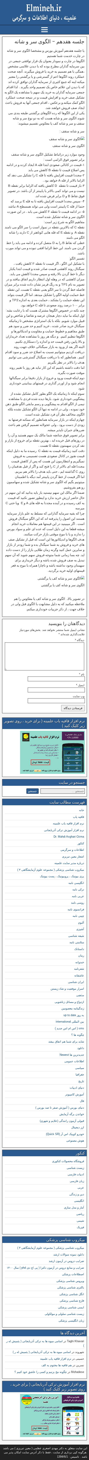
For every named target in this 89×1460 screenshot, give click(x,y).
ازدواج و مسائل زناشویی (69, 1002)
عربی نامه (78, 896)
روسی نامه (77, 902)
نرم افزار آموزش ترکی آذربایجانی (64, 830)
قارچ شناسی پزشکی (72, 1300)
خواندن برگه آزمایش (71, 1114)
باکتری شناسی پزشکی (70, 1287)
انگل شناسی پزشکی (71, 1294)
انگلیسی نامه (76, 883)
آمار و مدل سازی (74, 1207)
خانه (81, 810)
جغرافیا (80, 1074)
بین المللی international (70, 1021)
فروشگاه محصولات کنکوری (68, 1161)
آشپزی (80, 929)
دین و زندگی (76, 1194)
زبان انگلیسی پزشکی (71, 1320)
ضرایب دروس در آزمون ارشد (66, 1261)
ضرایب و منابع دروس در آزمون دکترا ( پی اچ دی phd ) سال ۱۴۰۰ (45, 1267)
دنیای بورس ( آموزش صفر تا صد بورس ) (59, 1107)
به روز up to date (74, 1015)
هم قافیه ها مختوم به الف (56, 1365)
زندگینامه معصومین (72, 1008)
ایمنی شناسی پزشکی (71, 1307)
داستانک (79, 949)
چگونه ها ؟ (77, 1034)
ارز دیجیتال (77, 1127)
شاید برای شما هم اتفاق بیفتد (66, 1041)
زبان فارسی (77, 1181)
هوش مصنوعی (75, 1140)
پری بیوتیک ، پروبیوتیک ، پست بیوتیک (62, 876)
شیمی (80, 1220)
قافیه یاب (78, 817)
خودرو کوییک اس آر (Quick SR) (65, 1134)
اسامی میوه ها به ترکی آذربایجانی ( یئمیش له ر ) (42, 1352)
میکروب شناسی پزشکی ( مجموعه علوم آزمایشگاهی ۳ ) (50, 869)
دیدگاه (79, 640)
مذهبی (80, 995)
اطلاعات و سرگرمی (72, 849)
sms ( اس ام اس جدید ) (69, 1028)
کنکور (81, 843)
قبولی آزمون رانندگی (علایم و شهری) (62, 1120)
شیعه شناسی (76, 935)
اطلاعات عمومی (74, 1061)
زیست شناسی (75, 1167)
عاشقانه (79, 975)
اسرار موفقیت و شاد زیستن (67, 988)
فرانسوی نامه (76, 909)
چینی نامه (78, 916)
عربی (81, 1187)
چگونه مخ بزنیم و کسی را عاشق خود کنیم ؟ (40, 1372)
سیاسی (79, 1068)
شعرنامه (79, 968)
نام (81, 674)
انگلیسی (79, 1200)
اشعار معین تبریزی (73, 856)
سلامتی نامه (77, 942)
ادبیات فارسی (76, 1174)
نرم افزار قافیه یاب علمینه (68, 823)
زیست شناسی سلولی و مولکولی (64, 1313)
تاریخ (81, 1081)
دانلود (80, 1048)
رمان (81, 955)
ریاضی (80, 1214)
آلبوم (81, 922)
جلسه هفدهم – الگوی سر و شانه (49, 42)
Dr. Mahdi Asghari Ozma (69, 836)
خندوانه (79, 962)
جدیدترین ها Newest (72, 1054)
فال (82, 1101)
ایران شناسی (76, 982)
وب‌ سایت (78, 696)
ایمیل (80, 685)
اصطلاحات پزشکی (73, 1274)
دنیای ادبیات (77, 1087)
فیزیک (80, 1227)
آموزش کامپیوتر (74, 1094)
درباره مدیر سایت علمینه (69, 863)
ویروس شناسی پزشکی (70, 1281)
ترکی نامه (78, 889)
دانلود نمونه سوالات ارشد (68, 1254)
